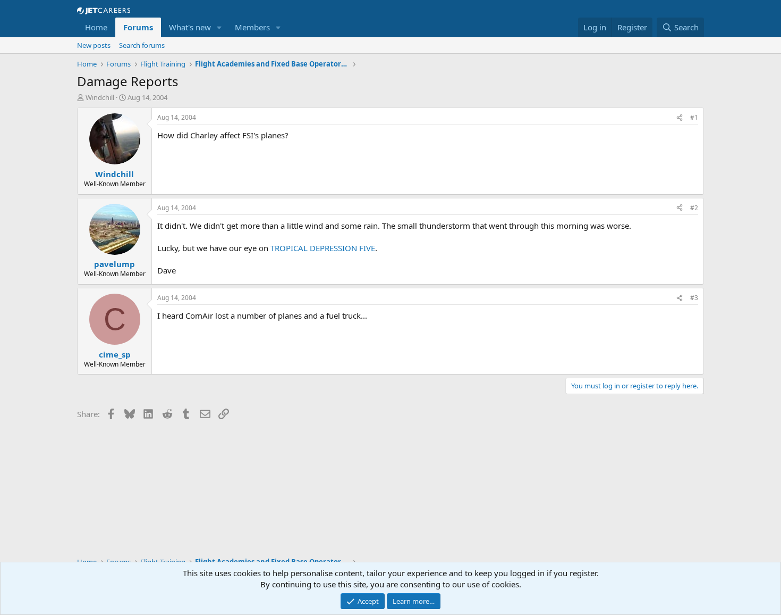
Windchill (100, 97)
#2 (694, 207)
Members (252, 27)
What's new (190, 27)
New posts (94, 45)
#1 (694, 117)
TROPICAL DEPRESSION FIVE (322, 248)
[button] (219, 27)
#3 (694, 297)
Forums (138, 27)
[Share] (679, 118)
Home (96, 27)
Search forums (142, 45)
